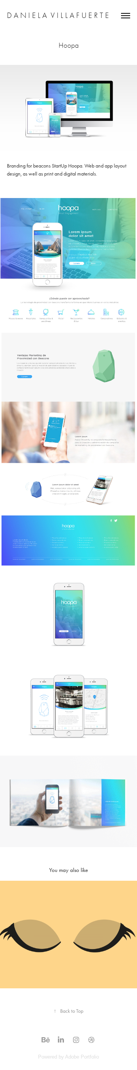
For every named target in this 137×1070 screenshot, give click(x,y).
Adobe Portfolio (82, 1057)
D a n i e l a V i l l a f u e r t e (58, 15)
